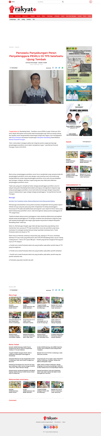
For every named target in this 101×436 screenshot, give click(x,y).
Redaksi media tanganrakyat (44, 422)
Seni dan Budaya (71, 16)
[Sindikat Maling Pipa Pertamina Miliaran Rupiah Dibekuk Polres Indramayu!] (57, 329)
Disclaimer (58, 422)
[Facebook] (45, 427)
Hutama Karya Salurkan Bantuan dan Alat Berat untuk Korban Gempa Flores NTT (43, 336)
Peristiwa (18, 16)
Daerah (33, 16)
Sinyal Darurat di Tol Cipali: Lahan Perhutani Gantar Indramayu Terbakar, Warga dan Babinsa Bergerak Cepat (29, 321)
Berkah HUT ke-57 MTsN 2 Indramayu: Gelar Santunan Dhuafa (56, 306)
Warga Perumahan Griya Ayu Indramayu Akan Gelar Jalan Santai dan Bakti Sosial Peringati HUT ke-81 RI (29, 336)
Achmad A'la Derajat (31, 62)
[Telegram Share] (59, 68)
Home (11, 16)
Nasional (25, 16)
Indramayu (13, 19)
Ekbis (43, 16)
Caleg (23, 19)
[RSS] (56, 427)
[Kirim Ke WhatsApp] (62, 68)
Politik (45, 62)
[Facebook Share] (53, 68)
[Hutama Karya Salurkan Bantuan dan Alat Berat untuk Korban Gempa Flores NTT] (43, 329)
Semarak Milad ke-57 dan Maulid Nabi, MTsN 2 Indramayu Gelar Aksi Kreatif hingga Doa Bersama (15, 321)
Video (89, 16)
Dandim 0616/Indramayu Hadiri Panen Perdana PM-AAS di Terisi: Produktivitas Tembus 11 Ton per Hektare (14, 306)
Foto (84, 16)
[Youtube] (53, 427)
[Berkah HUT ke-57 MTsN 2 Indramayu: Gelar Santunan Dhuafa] (57, 300)
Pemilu (29, 19)
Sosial (79, 16)
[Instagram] (50, 427)
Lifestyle (56, 16)
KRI (19, 19)
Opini (62, 16)
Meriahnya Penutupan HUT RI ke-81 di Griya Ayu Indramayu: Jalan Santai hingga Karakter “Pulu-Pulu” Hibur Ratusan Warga (43, 321)
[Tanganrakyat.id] (22, 9)
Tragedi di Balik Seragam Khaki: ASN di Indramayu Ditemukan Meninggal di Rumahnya (43, 306)
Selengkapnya (87, 141)
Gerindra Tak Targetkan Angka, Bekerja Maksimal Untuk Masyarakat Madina (32, 201)
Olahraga (49, 16)
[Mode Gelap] (90, 1)
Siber (63, 422)
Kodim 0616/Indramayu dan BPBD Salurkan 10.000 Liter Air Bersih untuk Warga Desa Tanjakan (29, 306)
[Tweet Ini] (56, 68)
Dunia (38, 16)
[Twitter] (48, 427)
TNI (34, 19)
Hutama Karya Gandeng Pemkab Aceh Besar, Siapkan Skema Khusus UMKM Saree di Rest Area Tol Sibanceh (15, 336)
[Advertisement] (50, 34)
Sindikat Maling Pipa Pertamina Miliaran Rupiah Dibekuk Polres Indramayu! (57, 336)
